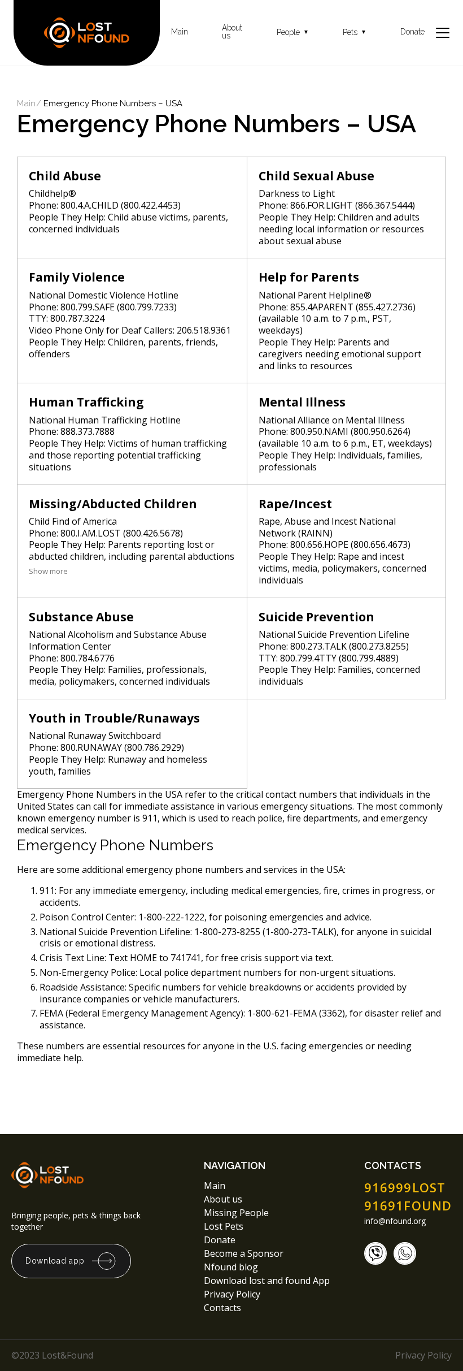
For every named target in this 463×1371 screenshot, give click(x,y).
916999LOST (404, 1187)
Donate (412, 32)
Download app (54, 1260)
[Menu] (442, 33)
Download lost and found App (267, 1280)
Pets (354, 32)
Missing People (236, 1212)
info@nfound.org (395, 1221)
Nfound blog (231, 1267)
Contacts (222, 1307)
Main (179, 32)
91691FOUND (408, 1205)
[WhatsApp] (405, 1253)
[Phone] (375, 1253)
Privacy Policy (233, 1294)
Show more (48, 571)
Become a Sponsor (243, 1253)
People (293, 32)
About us (232, 32)
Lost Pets (223, 1226)
